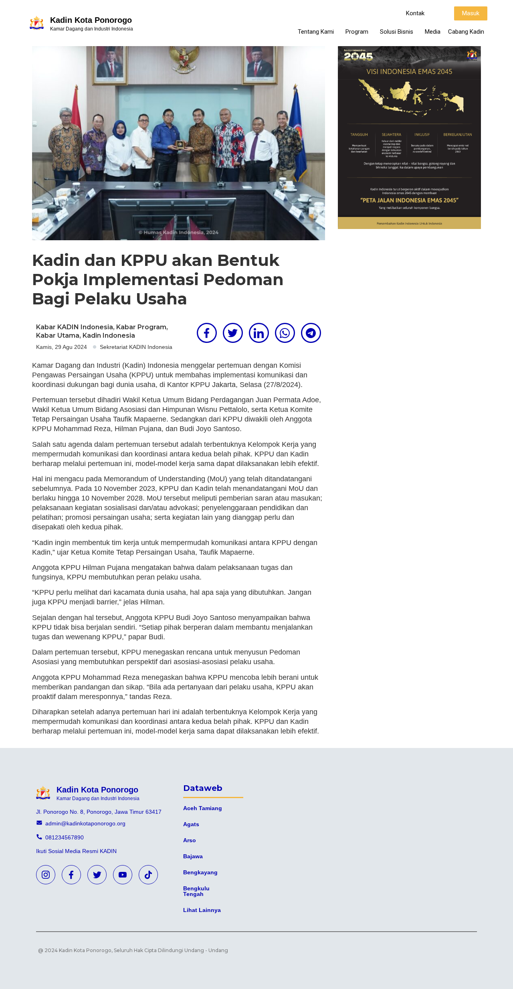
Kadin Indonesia (109, 335)
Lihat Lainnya (202, 910)
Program (356, 31)
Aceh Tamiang (202, 808)
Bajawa (193, 856)
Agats (191, 824)
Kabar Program (141, 327)
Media (432, 31)
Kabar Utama (57, 335)
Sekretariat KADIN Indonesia (136, 347)
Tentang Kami (316, 31)
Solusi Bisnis (396, 31)
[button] (415, 13)
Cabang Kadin (466, 31)
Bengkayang (200, 872)
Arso (189, 840)
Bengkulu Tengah (196, 891)
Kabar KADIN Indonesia (74, 327)
